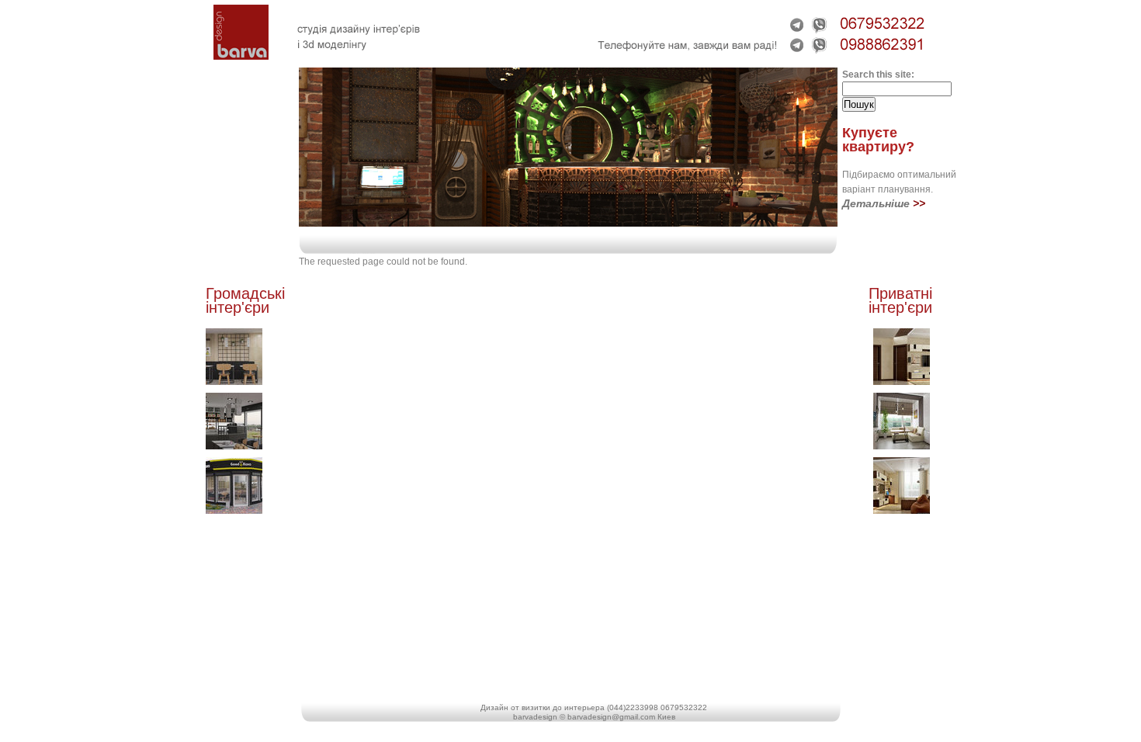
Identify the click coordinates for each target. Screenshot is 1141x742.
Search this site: (878, 74)
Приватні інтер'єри (900, 300)
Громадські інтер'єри (245, 300)
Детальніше (876, 203)
